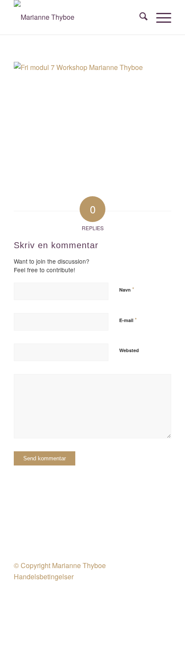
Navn (126, 289)
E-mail (128, 320)
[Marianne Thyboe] (76, 17)
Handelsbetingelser (44, 576)
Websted (129, 350)
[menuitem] (139, 17)
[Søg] (139, 17)
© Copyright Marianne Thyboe (60, 565)
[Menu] (159, 17)
